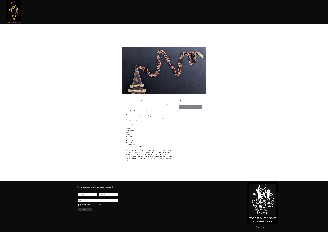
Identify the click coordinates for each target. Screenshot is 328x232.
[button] (320, 2)
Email (79, 197)
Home (127, 41)
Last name (102, 191)
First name (81, 191)
